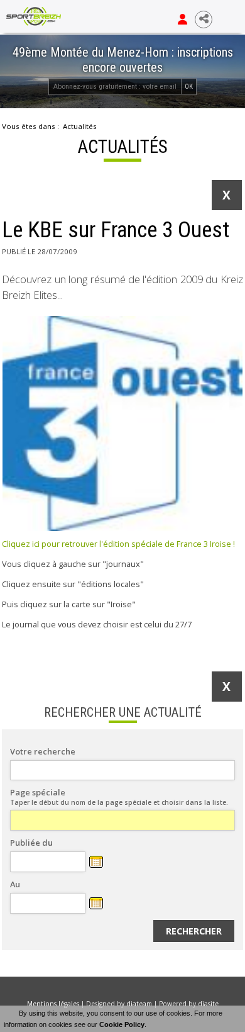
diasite (208, 1003)
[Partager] (203, 19)
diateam (139, 1003)
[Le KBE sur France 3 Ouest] (122, 423)
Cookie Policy (121, 1024)
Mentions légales (53, 1003)
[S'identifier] (182, 19)
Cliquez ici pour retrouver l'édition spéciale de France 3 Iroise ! (118, 543)
